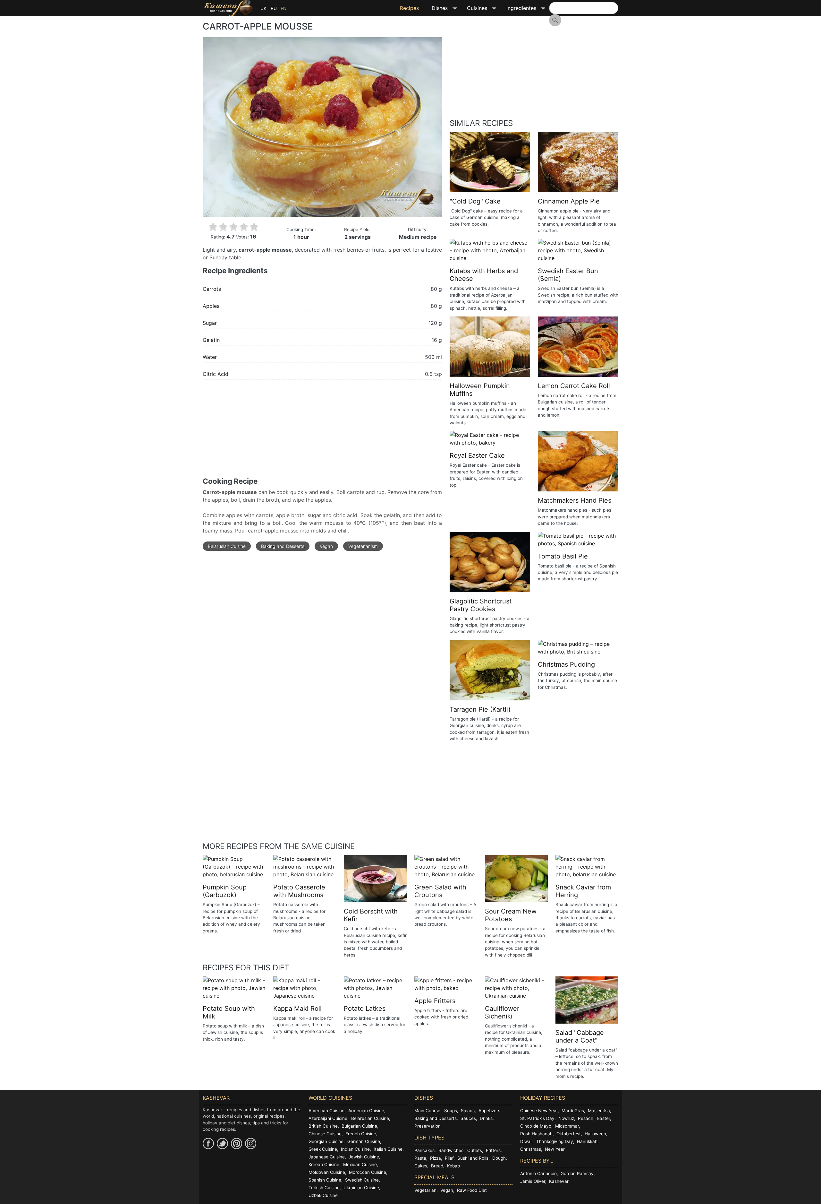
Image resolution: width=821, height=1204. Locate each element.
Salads (468, 1110)
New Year (555, 1149)
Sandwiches (450, 1150)
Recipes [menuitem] (409, 8)
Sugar (210, 323)
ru (274, 8)
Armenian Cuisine (366, 1110)
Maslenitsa (599, 1110)
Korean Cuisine (324, 1164)
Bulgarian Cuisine (359, 1126)
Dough (499, 1158)
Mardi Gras (573, 1110)
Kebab (453, 1165)
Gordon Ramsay (577, 1173)
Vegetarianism (363, 546)
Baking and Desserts (282, 546)
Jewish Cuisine (364, 1156)
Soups (450, 1110)
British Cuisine (323, 1126)
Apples (211, 306)
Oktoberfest (568, 1133)
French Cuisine (360, 1133)
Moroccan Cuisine (367, 1172)
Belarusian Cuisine (227, 546)
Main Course (427, 1110)
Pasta (420, 1158)
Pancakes (424, 1150)
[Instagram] (250, 1143)
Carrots (212, 289)
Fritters (493, 1150)
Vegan (326, 546)
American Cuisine (326, 1110)
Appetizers (489, 1110)
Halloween (595, 1133)
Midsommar (567, 1126)
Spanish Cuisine (325, 1179)
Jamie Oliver (532, 1181)
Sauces (468, 1118)
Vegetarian (425, 1190)
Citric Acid (215, 374)
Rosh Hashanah (536, 1133)
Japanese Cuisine (327, 1156)
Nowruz (566, 1118)
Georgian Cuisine (326, 1141)
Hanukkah (587, 1141)
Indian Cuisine (355, 1149)
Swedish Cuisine (362, 1179)
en (283, 8)
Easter (603, 1118)
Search (555, 20)
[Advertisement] (322, 432)
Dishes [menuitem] (436, 10)
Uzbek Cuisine (323, 1195)
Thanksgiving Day (554, 1141)
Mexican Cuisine (360, 1164)
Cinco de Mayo (535, 1126)
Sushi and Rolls (472, 1158)
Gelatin (211, 340)
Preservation (427, 1126)
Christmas (530, 1149)
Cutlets (474, 1150)
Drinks (486, 1118)
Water (210, 357)
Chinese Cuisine (325, 1133)
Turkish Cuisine (324, 1187)
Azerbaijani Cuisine (328, 1118)
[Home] (228, 8)
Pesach (585, 1118)
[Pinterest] (236, 1143)
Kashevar (559, 1181)
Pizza (435, 1158)
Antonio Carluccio (538, 1173)
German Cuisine (363, 1141)
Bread (437, 1165)
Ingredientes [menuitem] (518, 10)
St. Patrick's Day (537, 1118)
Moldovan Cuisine (327, 1172)
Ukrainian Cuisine (361, 1187)
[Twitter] (222, 1143)
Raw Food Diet (472, 1190)
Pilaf (449, 1158)
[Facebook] (208, 1143)
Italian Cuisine (388, 1149)
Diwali (526, 1141)
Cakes (420, 1165)
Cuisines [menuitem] (474, 10)
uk (263, 8)
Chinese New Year (539, 1110)
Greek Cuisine (323, 1149)
